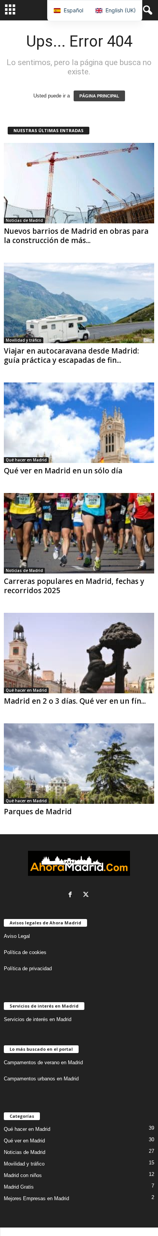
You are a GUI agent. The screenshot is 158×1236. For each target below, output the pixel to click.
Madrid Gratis (19, 1187)
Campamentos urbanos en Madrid (41, 1079)
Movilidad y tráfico (23, 340)
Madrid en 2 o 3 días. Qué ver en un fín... (75, 701)
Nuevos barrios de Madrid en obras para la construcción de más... (76, 235)
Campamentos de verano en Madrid (43, 1062)
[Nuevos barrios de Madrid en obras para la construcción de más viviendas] (79, 183)
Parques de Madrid (38, 812)
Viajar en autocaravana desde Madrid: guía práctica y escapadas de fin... (71, 355)
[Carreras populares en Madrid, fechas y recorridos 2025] (79, 533)
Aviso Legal (17, 936)
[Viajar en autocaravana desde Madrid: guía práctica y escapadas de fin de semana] (79, 303)
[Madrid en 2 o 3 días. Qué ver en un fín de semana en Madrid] (79, 653)
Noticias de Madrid (24, 220)
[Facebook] (72, 895)
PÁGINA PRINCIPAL (99, 96)
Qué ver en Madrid (24, 1141)
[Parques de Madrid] (79, 763)
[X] (87, 895)
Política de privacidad (28, 968)
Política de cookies (25, 952)
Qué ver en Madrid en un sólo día (63, 471)
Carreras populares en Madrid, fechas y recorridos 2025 (74, 585)
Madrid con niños (23, 1175)
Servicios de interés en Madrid (37, 1019)
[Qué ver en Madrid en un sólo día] (79, 422)
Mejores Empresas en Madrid (36, 1198)
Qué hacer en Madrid (26, 460)
